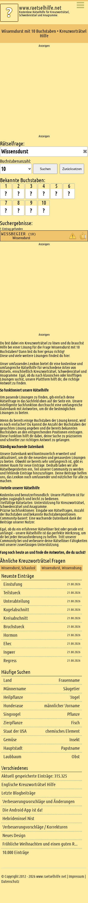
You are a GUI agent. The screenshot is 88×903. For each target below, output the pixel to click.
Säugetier (71, 689)
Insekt (74, 740)
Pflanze (73, 714)
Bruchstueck (13, 627)
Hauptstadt (12, 748)
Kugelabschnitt (16, 610)
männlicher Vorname (62, 706)
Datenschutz (10, 881)
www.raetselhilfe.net (40, 7)
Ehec (7, 644)
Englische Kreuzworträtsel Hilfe (28, 784)
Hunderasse (13, 706)
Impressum (76, 876)
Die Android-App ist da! (22, 810)
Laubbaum (12, 757)
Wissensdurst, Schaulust (18, 567)
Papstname (70, 748)
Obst (76, 757)
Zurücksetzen (72, 169)
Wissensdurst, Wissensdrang (61, 567)
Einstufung (12, 584)
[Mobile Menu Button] (80, 5)
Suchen (45, 169)
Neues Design (13, 835)
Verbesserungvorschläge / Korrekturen (34, 827)
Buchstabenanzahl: (15, 161)
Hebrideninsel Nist (18, 818)
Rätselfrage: (12, 143)
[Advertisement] (44, 91)
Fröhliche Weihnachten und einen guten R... (39, 844)
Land (7, 680)
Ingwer (9, 652)
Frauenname (69, 680)
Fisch (75, 723)
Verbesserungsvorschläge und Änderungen (38, 801)
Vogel (75, 697)
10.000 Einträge (15, 852)
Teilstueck (11, 593)
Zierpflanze (12, 723)
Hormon (10, 635)
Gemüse (10, 740)
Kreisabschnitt (15, 618)
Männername (14, 689)
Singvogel (12, 714)
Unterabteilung (16, 601)
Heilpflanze (13, 697)
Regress (9, 661)
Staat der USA (15, 731)
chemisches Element (62, 731)
